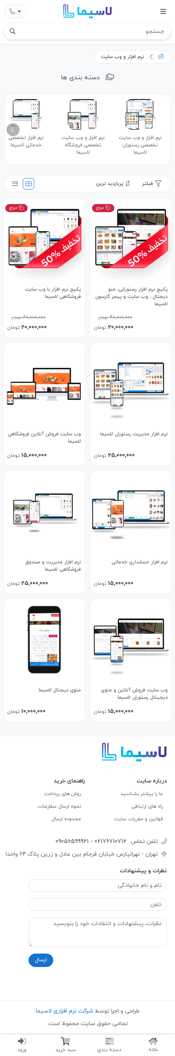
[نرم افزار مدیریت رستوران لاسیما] (131, 383)
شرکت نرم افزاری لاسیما (64, 1011)
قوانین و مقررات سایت (138, 819)
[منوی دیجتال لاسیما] (44, 639)
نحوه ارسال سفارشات (59, 806)
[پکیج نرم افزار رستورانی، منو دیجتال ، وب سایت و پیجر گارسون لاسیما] (131, 239)
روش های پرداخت (62, 794)
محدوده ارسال (66, 819)
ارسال (41, 960)
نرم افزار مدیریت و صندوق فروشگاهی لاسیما (53, 566)
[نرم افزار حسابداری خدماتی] (131, 511)
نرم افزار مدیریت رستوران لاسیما (134, 434)
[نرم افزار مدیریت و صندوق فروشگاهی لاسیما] (44, 511)
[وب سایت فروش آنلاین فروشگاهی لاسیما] (44, 383)
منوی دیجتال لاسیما (60, 690)
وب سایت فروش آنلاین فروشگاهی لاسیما (44, 438)
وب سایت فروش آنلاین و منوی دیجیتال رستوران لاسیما (134, 694)
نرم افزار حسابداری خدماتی (140, 562)
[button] (13, 129)
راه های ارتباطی (147, 806)
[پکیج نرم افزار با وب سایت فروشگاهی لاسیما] (44, 239)
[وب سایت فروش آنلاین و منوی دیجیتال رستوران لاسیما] (131, 639)
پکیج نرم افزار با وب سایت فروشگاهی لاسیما (53, 293)
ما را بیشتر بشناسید (141, 794)
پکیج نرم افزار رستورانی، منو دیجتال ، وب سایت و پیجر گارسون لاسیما (131, 296)
